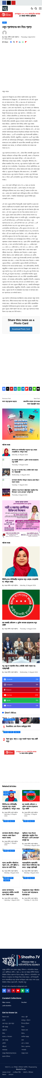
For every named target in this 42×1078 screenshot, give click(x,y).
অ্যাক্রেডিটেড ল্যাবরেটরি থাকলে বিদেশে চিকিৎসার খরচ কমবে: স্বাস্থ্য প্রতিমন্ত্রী (31, 865)
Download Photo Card (21, 329)
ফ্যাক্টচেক (4, 1030)
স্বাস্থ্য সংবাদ (24, 1053)
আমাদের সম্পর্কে (6, 1072)
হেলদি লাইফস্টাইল (6, 1006)
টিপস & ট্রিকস (25, 1023)
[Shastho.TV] (5, 8)
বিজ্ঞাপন (4, 1074)
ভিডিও (23, 1033)
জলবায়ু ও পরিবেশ (25, 1020)
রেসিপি (4, 1043)
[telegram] (27, 991)
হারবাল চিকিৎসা (6, 1056)
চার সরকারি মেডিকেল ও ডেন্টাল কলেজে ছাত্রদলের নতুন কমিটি (30, 806)
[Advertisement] (21, 68)
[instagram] (9, 991)
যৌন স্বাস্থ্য (5, 1040)
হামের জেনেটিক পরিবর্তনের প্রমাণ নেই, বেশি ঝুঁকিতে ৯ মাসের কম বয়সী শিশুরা (10, 865)
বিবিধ (3, 1033)
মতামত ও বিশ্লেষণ (7, 1036)
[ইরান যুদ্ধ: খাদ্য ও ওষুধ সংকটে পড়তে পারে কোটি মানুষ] (21, 733)
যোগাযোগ (11, 1074)
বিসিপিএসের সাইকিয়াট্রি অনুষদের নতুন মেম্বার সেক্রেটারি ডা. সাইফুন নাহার (24, 451)
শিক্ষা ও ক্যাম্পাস (25, 1046)
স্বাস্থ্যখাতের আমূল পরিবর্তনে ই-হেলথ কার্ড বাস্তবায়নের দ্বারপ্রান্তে (30, 892)
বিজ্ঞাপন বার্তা (5, 1017)
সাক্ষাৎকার (4, 1050)
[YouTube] (18, 991)
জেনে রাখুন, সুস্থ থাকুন (8, 1023)
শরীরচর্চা (4, 1046)
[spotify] (23, 991)
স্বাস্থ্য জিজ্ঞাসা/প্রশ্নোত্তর (9, 1053)
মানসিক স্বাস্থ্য (25, 1036)
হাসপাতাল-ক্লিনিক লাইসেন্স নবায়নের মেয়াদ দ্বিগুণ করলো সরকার (10, 835)
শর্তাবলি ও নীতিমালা (28, 1072)
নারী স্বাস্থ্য (5, 1027)
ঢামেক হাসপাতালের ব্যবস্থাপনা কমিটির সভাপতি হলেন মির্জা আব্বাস (10, 892)
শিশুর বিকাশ (24, 1002)
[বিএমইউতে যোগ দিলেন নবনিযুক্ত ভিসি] (21, 720)
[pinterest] (13, 991)
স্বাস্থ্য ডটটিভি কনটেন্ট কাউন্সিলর (11, 37)
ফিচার (22, 1027)
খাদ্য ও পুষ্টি (24, 1017)
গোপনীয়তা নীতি (17, 1072)
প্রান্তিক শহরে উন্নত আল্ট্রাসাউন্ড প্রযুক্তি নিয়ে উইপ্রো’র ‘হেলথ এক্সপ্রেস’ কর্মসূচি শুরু (25, 491)
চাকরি (3, 1020)
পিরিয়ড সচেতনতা (6, 1002)
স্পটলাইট (23, 1050)
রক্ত (22, 1040)
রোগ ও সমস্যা (25, 1043)
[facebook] (4, 991)
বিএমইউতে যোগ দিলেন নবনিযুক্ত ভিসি (18, 726)
